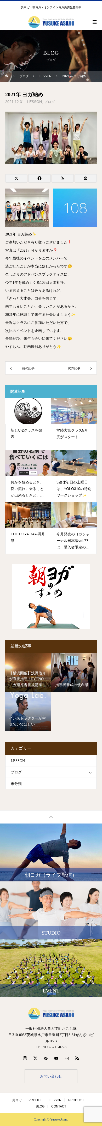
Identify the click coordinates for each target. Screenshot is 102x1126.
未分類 (16, 784)
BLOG (40, 1106)
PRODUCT (76, 1100)
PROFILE (35, 1100)
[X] (35, 1058)
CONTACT (58, 1106)
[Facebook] (45, 1058)
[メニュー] (94, 22)
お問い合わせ (51, 1076)
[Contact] (66, 1058)
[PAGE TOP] (51, 817)
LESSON (34, 102)
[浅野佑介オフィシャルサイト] (51, 1013)
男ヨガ (17, 1100)
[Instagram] (24, 1058)
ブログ (49, 102)
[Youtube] (56, 1058)
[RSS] (77, 1058)
